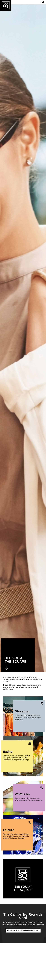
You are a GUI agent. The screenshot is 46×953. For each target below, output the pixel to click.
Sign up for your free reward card (23, 930)
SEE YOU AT (14, 658)
